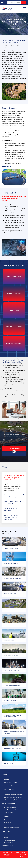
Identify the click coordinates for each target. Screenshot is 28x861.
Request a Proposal (14, 454)
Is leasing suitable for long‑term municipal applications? (11, 517)
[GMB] (22, 856)
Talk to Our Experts (14, 448)
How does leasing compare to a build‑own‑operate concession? (13, 478)
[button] (14, 477)
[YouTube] (20, 856)
